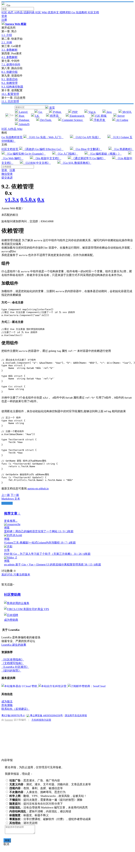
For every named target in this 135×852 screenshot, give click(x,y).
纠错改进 (7, 503)
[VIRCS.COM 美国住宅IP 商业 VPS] (26, 609)
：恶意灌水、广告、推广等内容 (34, 780)
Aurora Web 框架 (15, 23)
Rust (21, 115)
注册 (4, 19)
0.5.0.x (28, 199)
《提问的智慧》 (11, 670)
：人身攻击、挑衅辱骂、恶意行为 (37, 792)
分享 (7, 550)
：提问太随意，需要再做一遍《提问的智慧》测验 (45, 799)
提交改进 (7, 177)
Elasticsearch (77, 115)
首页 (52, 107)
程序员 (54, 115)
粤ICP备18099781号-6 (13, 715)
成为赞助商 (11, 619)
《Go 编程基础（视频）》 (105, 153)
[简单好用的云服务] (16, 603)
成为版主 (7, 701)
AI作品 (18, 12)
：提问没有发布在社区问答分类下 (36, 803)
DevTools (46, 120)
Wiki (19, 128)
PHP (75, 111)
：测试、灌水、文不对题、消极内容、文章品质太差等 (50, 784)
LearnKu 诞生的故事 (13, 644)
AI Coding (121, 120)
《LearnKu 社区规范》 (15, 666)
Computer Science (72, 120)
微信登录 (7, 173)
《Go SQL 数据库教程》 (76, 162)
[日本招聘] (11, 615)
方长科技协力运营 (41, 719)
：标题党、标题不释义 (29, 815)
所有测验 (7, 705)
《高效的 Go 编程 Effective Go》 (42, 149)
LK (37, 115)
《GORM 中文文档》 (37, 162)
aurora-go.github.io (38, 488)
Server (121, 115)
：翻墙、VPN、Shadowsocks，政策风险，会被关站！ (48, 795)
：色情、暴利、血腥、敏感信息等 (36, 788)
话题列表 (29, 12)
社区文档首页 (10, 149)
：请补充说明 (23, 822)
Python (57, 111)
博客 (7, 527)
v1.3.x (12, 199)
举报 (7, 840)
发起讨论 (7, 574)
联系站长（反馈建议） (15, 708)
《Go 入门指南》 (67, 153)
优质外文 (54, 12)
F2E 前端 (101, 115)
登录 (4, 16)
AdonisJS (24, 124)
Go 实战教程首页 (12, 137)
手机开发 (99, 120)
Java (109, 111)
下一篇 (15, 495)
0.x (40, 199)
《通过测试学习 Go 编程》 (88, 158)
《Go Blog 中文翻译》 (87, 149)
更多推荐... (10, 520)
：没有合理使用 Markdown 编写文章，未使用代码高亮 (48, 807)
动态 (11, 12)
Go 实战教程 (80, 12)
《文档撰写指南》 (12, 663)
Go (40, 111)
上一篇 (5, 495)
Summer (9, 719)
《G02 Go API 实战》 (87, 137)
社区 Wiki (41, 12)
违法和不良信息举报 (76, 715)
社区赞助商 (12, 594)
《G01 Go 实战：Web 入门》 (45, 137)
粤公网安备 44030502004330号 (46, 715)
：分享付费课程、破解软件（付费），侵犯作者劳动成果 (50, 819)
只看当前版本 (21, 574)
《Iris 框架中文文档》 (47, 158)
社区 (4, 12)
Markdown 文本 (10, 498)
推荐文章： (12, 513)
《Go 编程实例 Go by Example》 (25, 153)
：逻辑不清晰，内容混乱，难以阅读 (40, 811)
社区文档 (93, 12)
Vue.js (92, 111)
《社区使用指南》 (12, 659)
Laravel (23, 111)
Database (24, 120)
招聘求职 (66, 12)
